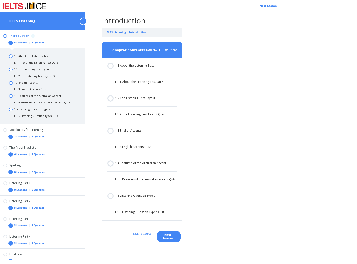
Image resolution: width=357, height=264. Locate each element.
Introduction (137, 32)
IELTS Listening (22, 21)
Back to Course (142, 233)
